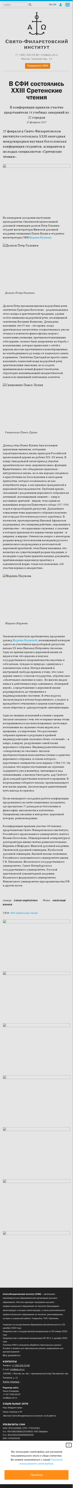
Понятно (36, 1475)
